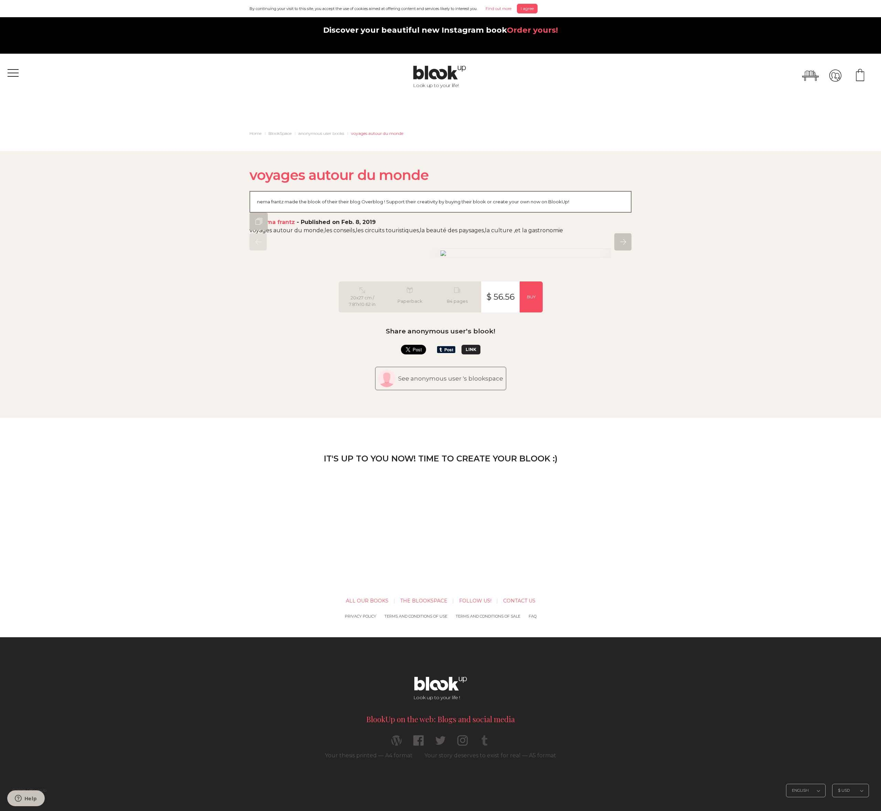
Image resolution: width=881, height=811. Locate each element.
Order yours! (532, 30)
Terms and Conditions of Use (415, 616)
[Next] (622, 241)
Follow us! (475, 601)
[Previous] (258, 241)
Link (471, 349)
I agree (527, 8)
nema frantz (277, 222)
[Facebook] (418, 743)
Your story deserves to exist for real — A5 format (490, 755)
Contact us (519, 601)
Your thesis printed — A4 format (369, 755)
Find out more (498, 8)
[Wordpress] (396, 743)
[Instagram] (462, 743)
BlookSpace (279, 133)
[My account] (835, 75)
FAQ (533, 616)
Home (256, 133)
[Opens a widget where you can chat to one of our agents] (26, 799)
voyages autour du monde (377, 133)
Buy (531, 296)
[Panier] (860, 75)
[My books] (810, 75)
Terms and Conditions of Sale (488, 616)
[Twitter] (440, 743)
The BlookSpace (423, 601)
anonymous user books (321, 133)
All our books (367, 601)
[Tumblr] (484, 743)
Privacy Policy (360, 616)
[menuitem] (256, 133)
